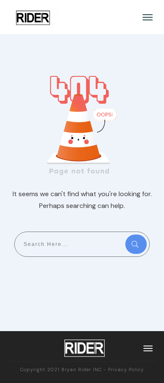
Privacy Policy (126, 369)
